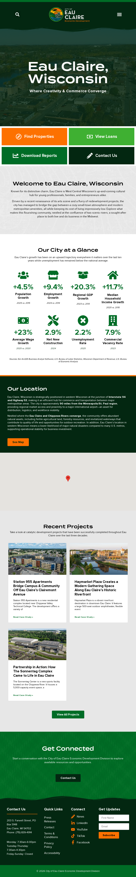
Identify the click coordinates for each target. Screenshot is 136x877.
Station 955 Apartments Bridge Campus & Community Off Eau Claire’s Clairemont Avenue (36, 588)
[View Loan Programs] (101, 136)
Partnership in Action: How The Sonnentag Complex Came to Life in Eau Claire (34, 671)
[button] (17, 14)
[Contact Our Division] (101, 155)
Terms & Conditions (51, 835)
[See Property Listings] (34, 136)
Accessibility (52, 853)
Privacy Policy (49, 845)
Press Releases (50, 819)
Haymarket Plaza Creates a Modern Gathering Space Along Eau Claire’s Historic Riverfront (96, 588)
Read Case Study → (23, 617)
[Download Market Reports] (34, 155)
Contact (49, 827)
